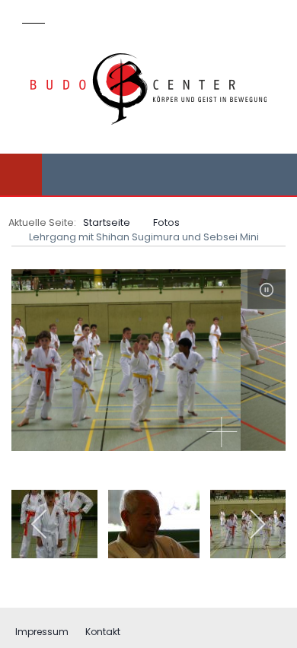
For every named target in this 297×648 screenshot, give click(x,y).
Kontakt (102, 631)
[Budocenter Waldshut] (148, 89)
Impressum (42, 631)
